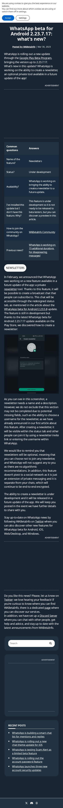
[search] (50, 643)
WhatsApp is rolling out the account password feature (28, 759)
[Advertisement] (31, 112)
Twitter (39, 521)
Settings (22, 18)
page (47, 608)
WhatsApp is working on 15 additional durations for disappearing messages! (42, 250)
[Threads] (37, 803)
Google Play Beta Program (35, 58)
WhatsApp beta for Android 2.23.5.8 (25, 309)
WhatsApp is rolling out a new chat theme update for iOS (29, 743)
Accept (8, 18)
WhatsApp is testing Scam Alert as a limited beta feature (31, 751)
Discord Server (48, 616)
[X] (26, 803)
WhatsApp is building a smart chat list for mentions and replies (32, 734)
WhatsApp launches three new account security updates (29, 768)
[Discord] (31, 803)
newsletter (10, 289)
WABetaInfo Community (42, 232)
